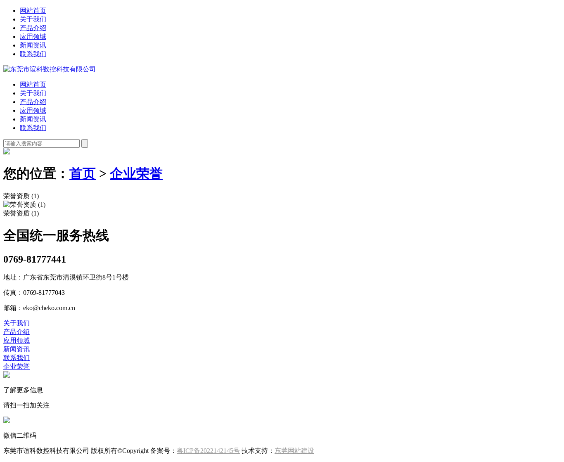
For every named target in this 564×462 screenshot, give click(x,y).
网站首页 (33, 10)
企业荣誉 (136, 173)
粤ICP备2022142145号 (208, 450)
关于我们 (33, 19)
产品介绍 (33, 27)
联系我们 (33, 53)
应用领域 (33, 36)
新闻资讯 (33, 45)
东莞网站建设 (294, 450)
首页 (82, 173)
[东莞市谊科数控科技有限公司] (49, 69)
